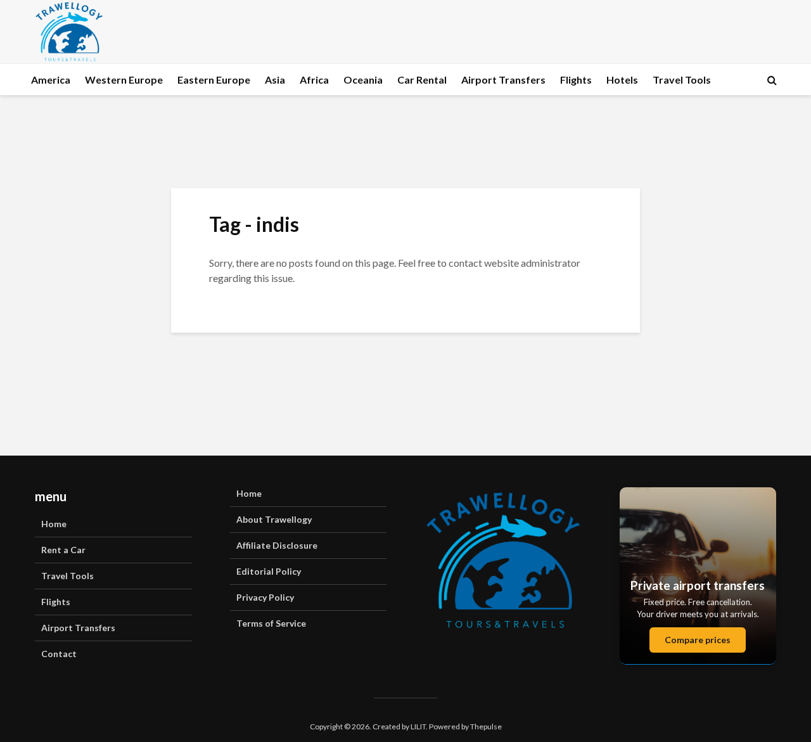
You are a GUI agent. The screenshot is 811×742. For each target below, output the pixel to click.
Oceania (363, 80)
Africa (314, 80)
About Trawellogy (274, 519)
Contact (59, 653)
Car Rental (422, 80)
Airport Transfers (503, 80)
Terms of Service (271, 623)
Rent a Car (63, 549)
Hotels (622, 80)
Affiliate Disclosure (276, 545)
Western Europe (124, 80)
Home (54, 523)
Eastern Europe (213, 80)
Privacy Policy (265, 597)
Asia (275, 80)
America (50, 80)
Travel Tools (682, 80)
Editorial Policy (268, 571)
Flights (576, 80)
